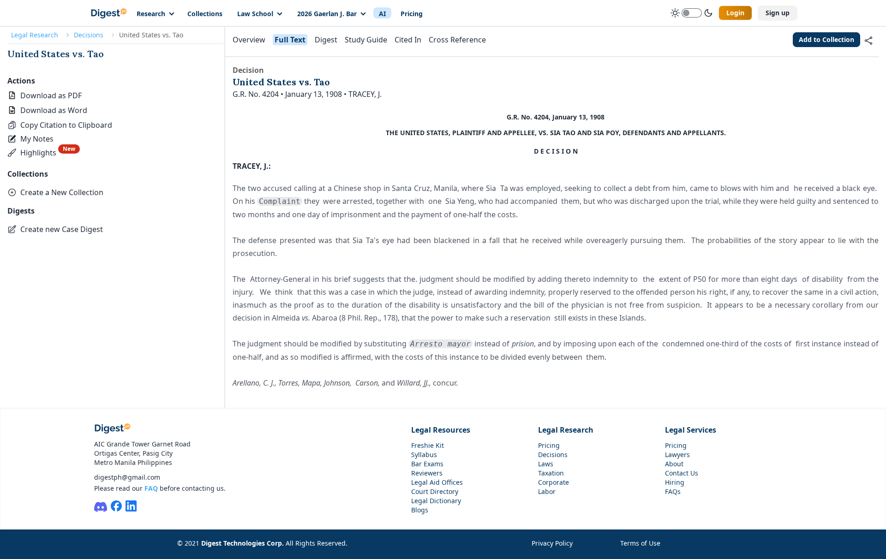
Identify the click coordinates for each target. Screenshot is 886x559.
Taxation (551, 473)
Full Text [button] (290, 40)
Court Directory (434, 491)
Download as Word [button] (53, 110)
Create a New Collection (61, 192)
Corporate (553, 482)
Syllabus (424, 454)
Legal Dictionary (436, 500)
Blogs (419, 509)
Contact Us (681, 473)
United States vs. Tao (55, 53)
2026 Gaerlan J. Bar (327, 13)
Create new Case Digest (61, 229)
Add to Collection (826, 39)
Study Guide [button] (366, 40)
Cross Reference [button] (457, 40)
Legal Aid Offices (437, 482)
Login (735, 12)
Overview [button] (249, 40)
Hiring (674, 482)
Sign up (778, 12)
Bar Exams (427, 463)
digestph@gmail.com (127, 477)
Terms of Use (640, 543)
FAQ (151, 488)
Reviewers (427, 473)
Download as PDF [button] (51, 95)
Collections (204, 13)
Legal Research (34, 34)
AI (382, 13)
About (674, 463)
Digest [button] (326, 40)
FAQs (673, 491)
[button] (59, 125)
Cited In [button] (408, 40)
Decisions (88, 34)
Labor (547, 491)
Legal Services (690, 430)
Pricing (412, 13)
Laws (545, 463)
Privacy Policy (552, 543)
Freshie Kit (427, 445)
